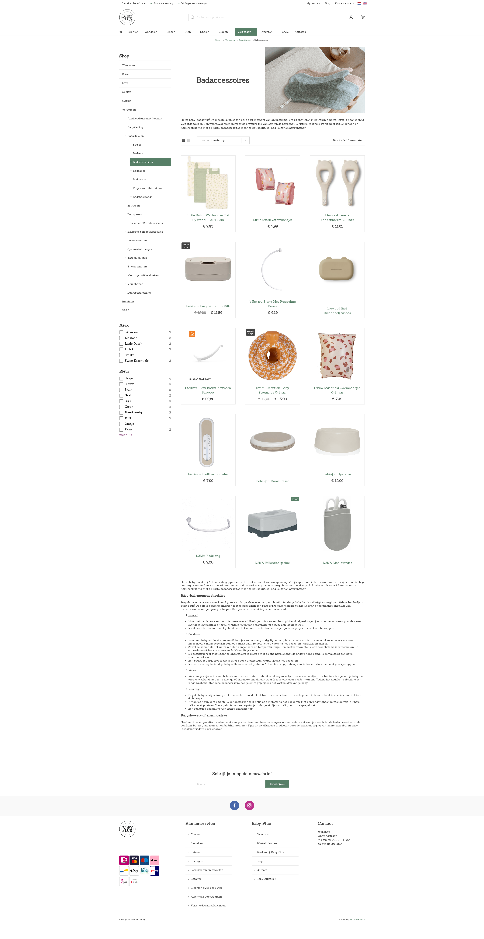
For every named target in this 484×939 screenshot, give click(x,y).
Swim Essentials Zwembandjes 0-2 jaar (337, 366)
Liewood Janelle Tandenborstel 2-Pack (337, 194)
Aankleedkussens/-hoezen (144, 118)
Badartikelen (245, 40)
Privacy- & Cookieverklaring (132, 919)
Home (217, 40)
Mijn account (314, 3)
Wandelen (151, 32)
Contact (196, 834)
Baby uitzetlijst (266, 879)
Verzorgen (244, 32)
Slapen (224, 32)
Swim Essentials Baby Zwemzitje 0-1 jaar (272, 366)
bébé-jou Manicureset (272, 450)
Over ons (263, 834)
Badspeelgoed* (142, 197)
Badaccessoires (143, 162)
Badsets (138, 153)
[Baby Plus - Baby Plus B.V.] (127, 17)
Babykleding (135, 127)
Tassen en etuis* (138, 257)
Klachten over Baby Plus (206, 887)
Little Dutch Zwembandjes (272, 194)
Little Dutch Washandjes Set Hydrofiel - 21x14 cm (208, 194)
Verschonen (135, 284)
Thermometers (137, 266)
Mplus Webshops (357, 919)
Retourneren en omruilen (207, 870)
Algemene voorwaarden (206, 896)
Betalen (196, 852)
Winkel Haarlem (267, 843)
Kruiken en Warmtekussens (145, 223)
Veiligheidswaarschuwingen (208, 905)
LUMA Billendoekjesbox (272, 532)
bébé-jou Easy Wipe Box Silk (208, 280)
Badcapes (139, 170)
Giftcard (300, 32)
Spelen (205, 32)
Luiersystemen (137, 240)
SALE (285, 32)
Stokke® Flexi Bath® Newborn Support (208, 366)
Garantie (196, 879)
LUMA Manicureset (337, 532)
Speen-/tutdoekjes (139, 249)
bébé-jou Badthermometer (208, 450)
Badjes (137, 144)
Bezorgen (197, 861)
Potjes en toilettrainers (147, 188)
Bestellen (197, 843)
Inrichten (267, 32)
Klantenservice (343, 3)
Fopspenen (134, 214)
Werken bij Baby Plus (270, 852)
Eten (188, 32)
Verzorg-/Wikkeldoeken (143, 275)
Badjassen (139, 179)
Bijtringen (133, 205)
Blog (327, 3)
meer (125, 435)
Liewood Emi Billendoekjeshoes (337, 280)
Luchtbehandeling (139, 292)
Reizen (171, 32)
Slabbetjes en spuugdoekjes (145, 231)
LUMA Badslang (208, 532)
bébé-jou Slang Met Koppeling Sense (272, 280)
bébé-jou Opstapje (337, 450)
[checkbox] (145, 332)
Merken (133, 32)
